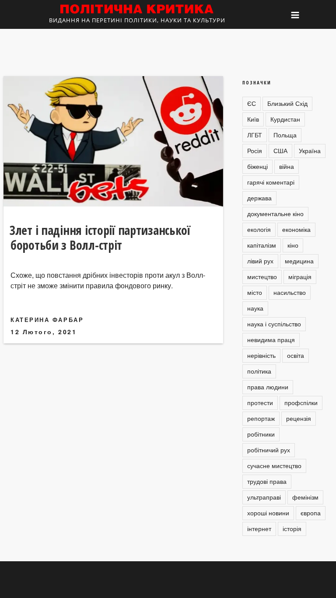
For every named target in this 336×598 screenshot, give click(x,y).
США (280, 150)
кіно (292, 245)
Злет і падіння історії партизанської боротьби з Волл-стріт (100, 237)
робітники (261, 434)
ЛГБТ (254, 134)
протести (260, 402)
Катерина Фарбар (47, 319)
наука (255, 308)
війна (286, 166)
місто (254, 292)
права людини (267, 386)
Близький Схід (287, 103)
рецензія (298, 418)
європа (311, 512)
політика (259, 371)
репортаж (261, 418)
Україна (310, 150)
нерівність (261, 355)
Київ (253, 119)
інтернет (259, 528)
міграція (300, 276)
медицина (299, 260)
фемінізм (305, 497)
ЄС (251, 103)
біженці (257, 166)
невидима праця (271, 339)
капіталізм (261, 245)
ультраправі (264, 497)
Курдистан (285, 119)
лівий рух (260, 260)
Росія (254, 150)
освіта (295, 355)
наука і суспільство (274, 323)
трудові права (267, 481)
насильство (289, 292)
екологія (259, 229)
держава (259, 197)
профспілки (301, 402)
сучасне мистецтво (274, 465)
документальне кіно (275, 213)
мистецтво (262, 276)
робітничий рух (268, 449)
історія (292, 528)
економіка (296, 229)
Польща (285, 134)
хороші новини (268, 512)
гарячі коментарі (270, 182)
